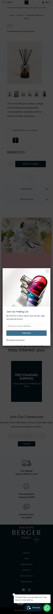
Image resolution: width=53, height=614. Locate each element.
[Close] (47, 270)
